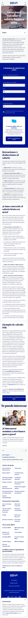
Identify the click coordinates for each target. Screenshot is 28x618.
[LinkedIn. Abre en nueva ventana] (19, 597)
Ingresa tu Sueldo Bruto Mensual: (10, 75)
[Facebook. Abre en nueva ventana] (8, 597)
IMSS (4, 89)
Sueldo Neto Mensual (8, 103)
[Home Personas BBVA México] (14, 3)
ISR (3, 96)
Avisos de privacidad (14, 586)
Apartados (11, 384)
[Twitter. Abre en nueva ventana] (12, 597)
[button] (26, 450)
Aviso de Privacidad (11, 613)
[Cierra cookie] (25, 599)
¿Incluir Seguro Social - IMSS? (10, 82)
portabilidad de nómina (12, 371)
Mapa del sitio (14, 583)
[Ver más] (14, 418)
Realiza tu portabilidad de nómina (14, 139)
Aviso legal (14, 580)
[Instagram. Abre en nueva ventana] (16, 597)
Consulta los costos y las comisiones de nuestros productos (14, 591)
